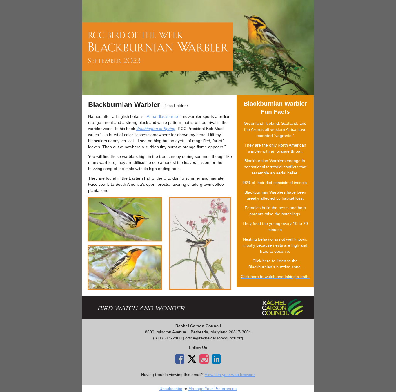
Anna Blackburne (162, 116)
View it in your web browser (230, 374)
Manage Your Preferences (212, 388)
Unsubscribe (170, 388)
